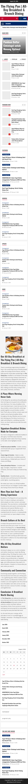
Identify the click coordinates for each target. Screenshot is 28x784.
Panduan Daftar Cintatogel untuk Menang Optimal (12, 45)
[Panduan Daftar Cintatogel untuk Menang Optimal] (14, 165)
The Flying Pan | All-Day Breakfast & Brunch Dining (14, 10)
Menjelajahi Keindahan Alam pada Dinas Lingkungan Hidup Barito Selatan (6, 121)
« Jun (3, 674)
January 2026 (5, 635)
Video (24, 18)
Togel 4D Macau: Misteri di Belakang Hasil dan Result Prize (6, 131)
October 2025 (5, 642)
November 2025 (6, 639)
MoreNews (10, 782)
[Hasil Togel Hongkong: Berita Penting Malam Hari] (14, 185)
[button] (2, 18)
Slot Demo (5, 725)
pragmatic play (6, 718)
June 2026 (4, 624)
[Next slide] (25, 33)
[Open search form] (16, 18)
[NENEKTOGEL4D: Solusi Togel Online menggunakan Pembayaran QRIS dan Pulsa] (14, 175)
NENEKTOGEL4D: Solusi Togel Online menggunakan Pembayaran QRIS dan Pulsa (6, 86)
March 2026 (5, 628)
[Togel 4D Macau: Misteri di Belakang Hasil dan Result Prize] (14, 154)
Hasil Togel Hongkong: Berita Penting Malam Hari (6, 112)
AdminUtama (7, 52)
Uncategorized (7, 38)
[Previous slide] (23, 33)
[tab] (5, 59)
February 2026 (5, 632)
